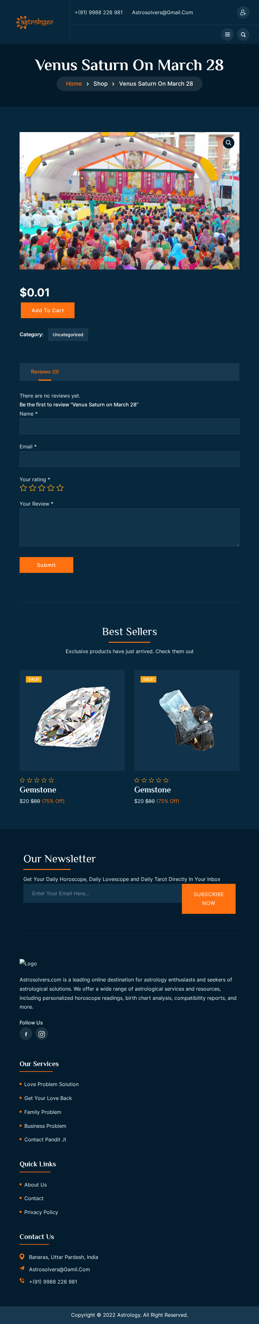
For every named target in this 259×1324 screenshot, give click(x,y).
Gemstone (38, 789)
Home (74, 83)
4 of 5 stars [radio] (51, 488)
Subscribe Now (209, 899)
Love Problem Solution (51, 1084)
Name (29, 413)
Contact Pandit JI (45, 1139)
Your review (36, 504)
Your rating (35, 479)
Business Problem (45, 1126)
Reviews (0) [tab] (45, 371)
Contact (34, 1198)
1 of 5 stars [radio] (23, 488)
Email (28, 446)
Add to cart (48, 310)
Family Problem (42, 1112)
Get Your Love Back (48, 1098)
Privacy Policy (41, 1212)
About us (35, 1184)
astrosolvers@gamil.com (59, 1269)
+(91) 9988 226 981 (53, 1281)
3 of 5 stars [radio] (41, 488)
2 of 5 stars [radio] (32, 488)
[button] (228, 143)
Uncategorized (68, 334)
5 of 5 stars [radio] (60, 488)
